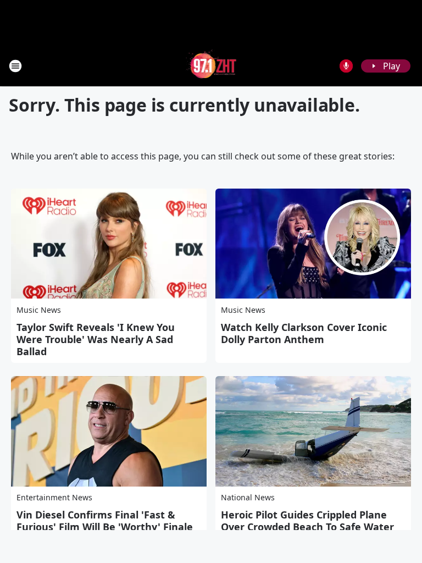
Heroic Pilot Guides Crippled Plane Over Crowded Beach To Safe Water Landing (307, 527)
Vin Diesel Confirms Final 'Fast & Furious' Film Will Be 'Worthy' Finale (104, 521)
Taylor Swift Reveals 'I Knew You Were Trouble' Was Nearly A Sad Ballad (95, 339)
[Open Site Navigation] (15, 66)
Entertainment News (54, 497)
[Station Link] (211, 66)
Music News (38, 310)
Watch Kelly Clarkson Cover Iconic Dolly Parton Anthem (304, 333)
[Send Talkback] (346, 66)
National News (248, 497)
